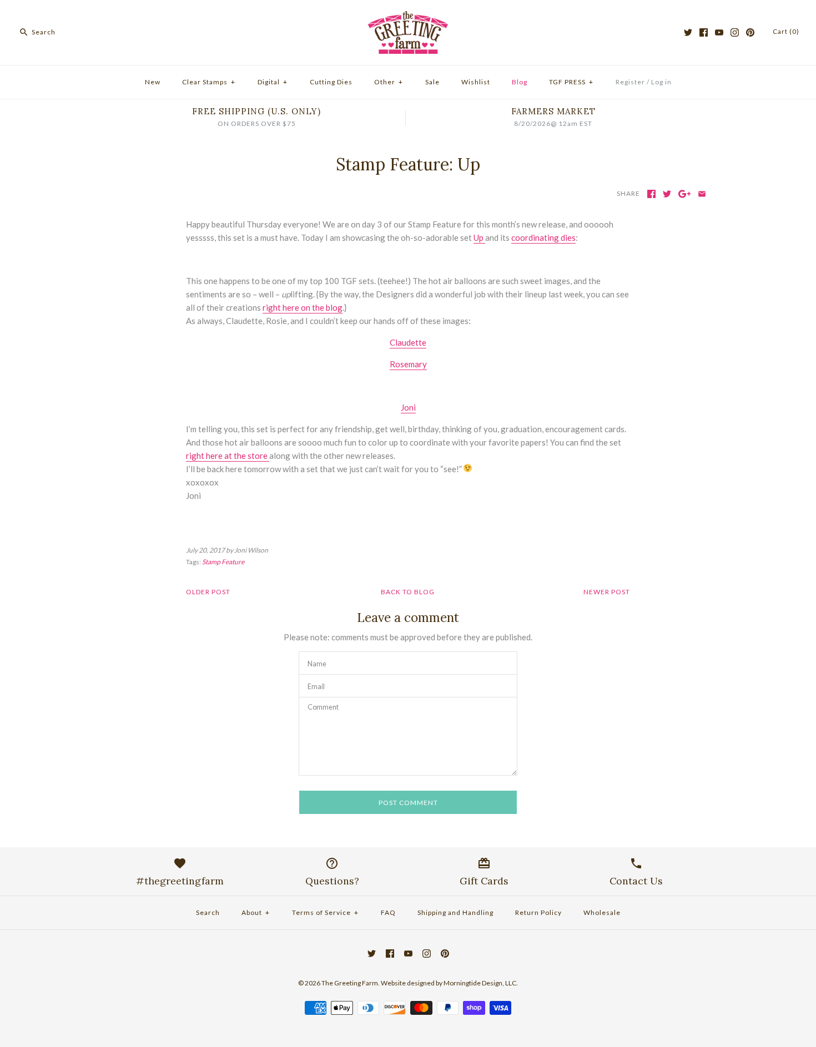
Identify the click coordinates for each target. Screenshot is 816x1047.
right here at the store (227, 456)
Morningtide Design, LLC (480, 983)
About (255, 912)
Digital (273, 82)
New (152, 82)
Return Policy (538, 912)
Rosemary (408, 364)
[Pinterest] (750, 32)
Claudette (408, 342)
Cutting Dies (331, 82)
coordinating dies (543, 237)
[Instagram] (735, 32)
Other (388, 82)
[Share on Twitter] (667, 194)
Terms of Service (325, 912)
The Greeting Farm (349, 983)
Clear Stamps (208, 82)
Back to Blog (408, 592)
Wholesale (602, 912)
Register (630, 82)
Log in (661, 82)
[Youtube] (719, 32)
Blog (519, 82)
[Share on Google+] (684, 194)
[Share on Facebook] (651, 194)
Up (479, 237)
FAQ (388, 912)
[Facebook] (703, 32)
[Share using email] (702, 194)
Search (208, 912)
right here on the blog (302, 307)
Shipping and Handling (455, 912)
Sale (432, 82)
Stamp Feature (223, 562)
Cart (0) (786, 31)
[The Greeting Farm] (408, 18)
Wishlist (475, 82)
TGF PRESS (571, 82)
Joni (408, 407)
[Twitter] (688, 32)
